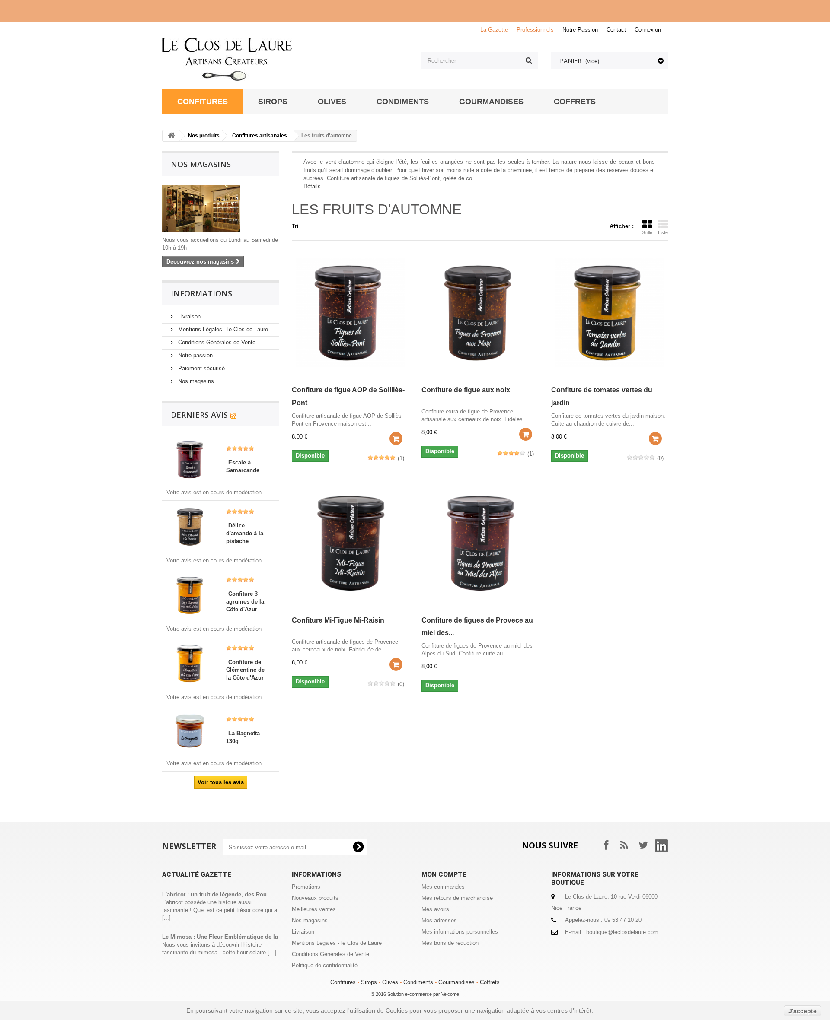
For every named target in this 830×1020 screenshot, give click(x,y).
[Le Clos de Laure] (285, 59)
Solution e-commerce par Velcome (423, 994)
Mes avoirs (435, 909)
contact (616, 29)
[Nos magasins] (220, 208)
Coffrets (490, 982)
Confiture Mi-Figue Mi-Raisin (338, 620)
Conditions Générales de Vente (215, 342)
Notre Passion (580, 29)
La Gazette (494, 29)
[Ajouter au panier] (395, 438)
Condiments (418, 982)
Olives (390, 982)
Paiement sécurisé (200, 368)
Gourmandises (456, 982)
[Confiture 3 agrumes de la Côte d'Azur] (189, 594)
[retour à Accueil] (171, 135)
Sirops (369, 982)
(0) (660, 458)
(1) (401, 458)
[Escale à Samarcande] (189, 459)
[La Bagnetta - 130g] (189, 729)
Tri (295, 226)
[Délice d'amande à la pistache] (189, 526)
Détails (312, 186)
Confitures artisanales (259, 136)
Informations (201, 293)
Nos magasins (201, 164)
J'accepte (802, 1010)
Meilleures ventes (314, 909)
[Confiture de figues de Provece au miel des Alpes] (479, 543)
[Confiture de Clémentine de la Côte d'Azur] (189, 663)
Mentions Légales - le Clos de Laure (222, 329)
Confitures (343, 982)
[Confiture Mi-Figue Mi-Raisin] (350, 543)
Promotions (306, 886)
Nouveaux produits (315, 898)
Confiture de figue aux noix (465, 390)
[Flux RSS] (233, 415)
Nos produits (204, 136)
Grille (647, 232)
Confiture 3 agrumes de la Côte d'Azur (245, 602)
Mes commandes (443, 886)
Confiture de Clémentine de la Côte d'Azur (245, 670)
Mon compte (443, 874)
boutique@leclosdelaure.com (622, 932)
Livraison (188, 316)
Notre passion (194, 355)
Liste (663, 232)
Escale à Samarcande (242, 466)
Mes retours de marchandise (457, 898)
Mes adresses (439, 920)
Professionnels (535, 29)
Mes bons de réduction (450, 943)
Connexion (648, 29)
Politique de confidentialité (325, 965)
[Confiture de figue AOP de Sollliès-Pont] (350, 312)
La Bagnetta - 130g (244, 737)
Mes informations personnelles (459, 931)
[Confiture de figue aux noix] (479, 312)
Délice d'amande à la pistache (244, 533)
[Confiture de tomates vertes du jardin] (609, 312)
